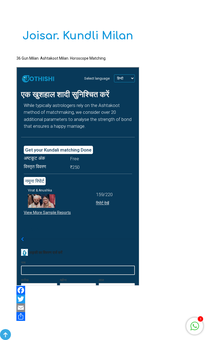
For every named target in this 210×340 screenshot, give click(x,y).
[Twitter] (77, 299)
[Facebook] (77, 290)
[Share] (77, 316)
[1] (194, 326)
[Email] (77, 307)
